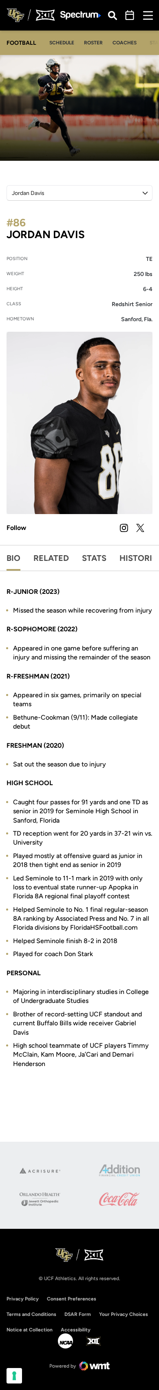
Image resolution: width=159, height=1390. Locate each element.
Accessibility (76, 1330)
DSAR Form (77, 1314)
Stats (94, 558)
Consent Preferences (71, 1299)
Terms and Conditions (31, 1314)
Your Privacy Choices (123, 1314)
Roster (93, 43)
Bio (13, 558)
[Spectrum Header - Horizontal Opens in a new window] (80, 15)
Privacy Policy (23, 1299)
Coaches (125, 43)
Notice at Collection (30, 1330)
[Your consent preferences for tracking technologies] (14, 1375)
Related (51, 558)
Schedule (61, 43)
